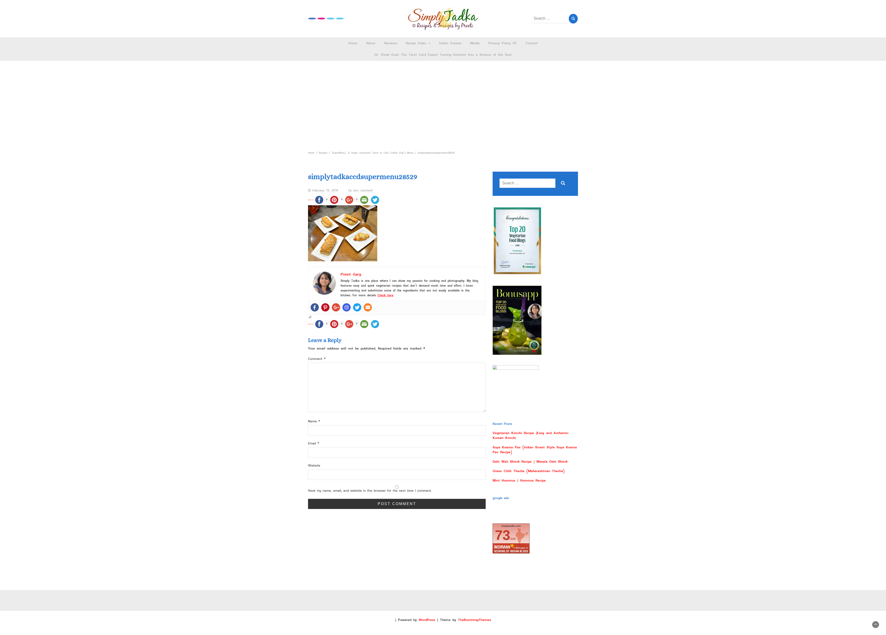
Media (475, 43)
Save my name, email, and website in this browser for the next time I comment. (370, 490)
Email (313, 443)
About (370, 43)
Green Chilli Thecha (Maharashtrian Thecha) (529, 471)
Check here (385, 295)
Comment (317, 359)
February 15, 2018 (325, 190)
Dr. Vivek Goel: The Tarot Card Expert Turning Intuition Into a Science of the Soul (443, 55)
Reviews (390, 43)
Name (314, 421)
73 (502, 535)
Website (314, 465)
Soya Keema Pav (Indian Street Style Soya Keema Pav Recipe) (535, 450)
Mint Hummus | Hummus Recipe (519, 480)
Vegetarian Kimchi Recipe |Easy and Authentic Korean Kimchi (531, 435)
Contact (532, 43)
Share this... (311, 200)
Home (352, 43)
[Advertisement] (443, 104)
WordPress (427, 620)
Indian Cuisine (450, 43)
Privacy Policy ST (502, 43)
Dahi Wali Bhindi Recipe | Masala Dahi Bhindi (530, 461)
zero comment (363, 190)
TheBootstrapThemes (474, 620)
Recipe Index (417, 43)
